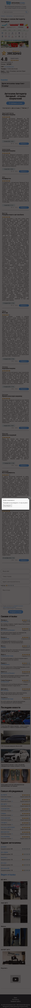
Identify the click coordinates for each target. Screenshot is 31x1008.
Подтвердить (7, 505)
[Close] (29, 498)
